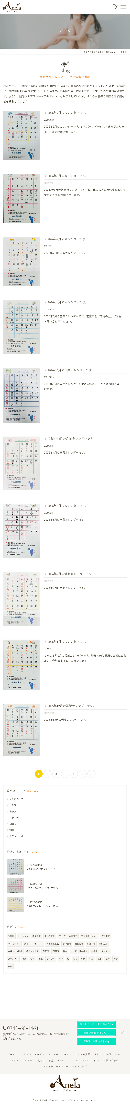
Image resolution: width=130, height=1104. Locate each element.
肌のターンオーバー (33, 943)
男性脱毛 (79, 943)
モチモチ (106, 951)
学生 (91, 958)
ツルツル (51, 958)
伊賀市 (56, 951)
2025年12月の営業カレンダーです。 (72, 706)
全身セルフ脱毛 (15, 951)
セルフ (12, 805)
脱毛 (41, 958)
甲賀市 (46, 951)
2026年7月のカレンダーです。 (68, 239)
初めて (12, 823)
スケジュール (16, 836)
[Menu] (123, 6)
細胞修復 (36, 936)
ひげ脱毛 (67, 943)
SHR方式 (103, 943)
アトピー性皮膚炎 (79, 951)
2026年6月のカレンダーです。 (68, 302)
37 (91, 773)
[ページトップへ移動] (124, 1032)
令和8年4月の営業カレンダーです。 (72, 439)
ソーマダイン (14, 943)
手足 (116, 958)
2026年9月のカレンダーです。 (68, 113)
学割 (83, 958)
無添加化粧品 (53, 943)
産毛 (61, 958)
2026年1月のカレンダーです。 (68, 642)
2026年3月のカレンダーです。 (68, 506)
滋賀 (32, 958)
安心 (75, 958)
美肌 (24, 958)
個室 (11, 830)
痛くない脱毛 (32, 951)
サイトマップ (79, 1066)
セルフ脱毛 (50, 936)
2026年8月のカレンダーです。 (68, 176)
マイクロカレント (89, 936)
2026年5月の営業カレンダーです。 (71, 370)
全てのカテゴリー (18, 799)
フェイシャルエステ (68, 936)
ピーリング (23, 936)
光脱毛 (11, 936)
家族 (10, 966)
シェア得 (91, 943)
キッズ (12, 811)
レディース (15, 817)
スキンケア (13, 958)
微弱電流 (106, 936)
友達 (108, 958)
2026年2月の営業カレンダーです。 (71, 574)
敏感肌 (94, 951)
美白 (65, 951)
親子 (100, 958)
